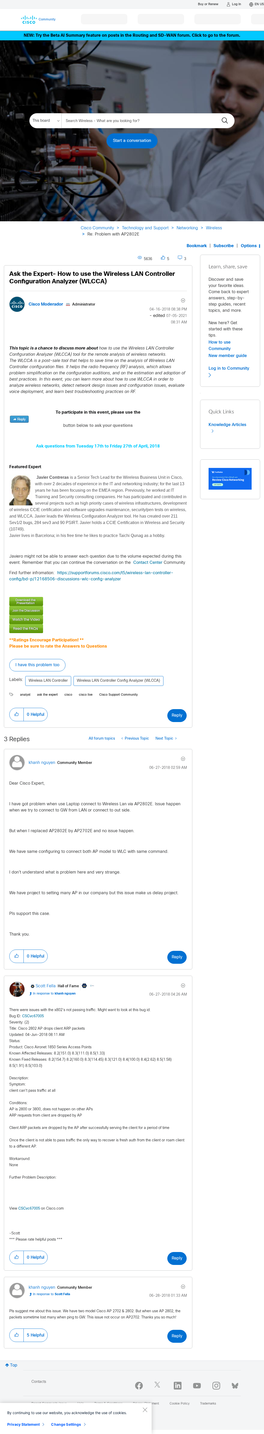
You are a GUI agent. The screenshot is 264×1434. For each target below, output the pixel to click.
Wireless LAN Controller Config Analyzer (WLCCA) (118, 680)
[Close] (144, 1409)
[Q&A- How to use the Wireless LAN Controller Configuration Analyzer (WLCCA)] (98, 628)
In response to (54, 993)
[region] (76, 1418)
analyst (25, 694)
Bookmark (197, 246)
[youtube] (197, 1386)
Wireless (214, 228)
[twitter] (158, 1386)
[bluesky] (235, 1385)
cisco (68, 694)
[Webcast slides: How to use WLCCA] (98, 601)
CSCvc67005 (33, 1016)
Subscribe (223, 246)
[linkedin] (178, 1386)
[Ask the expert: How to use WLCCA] (98, 610)
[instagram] (216, 1386)
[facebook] (139, 1386)
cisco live (86, 694)
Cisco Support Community (118, 694)
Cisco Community (97, 228)
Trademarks (208, 1403)
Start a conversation (132, 141)
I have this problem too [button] (37, 665)
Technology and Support (145, 228)
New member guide (228, 356)
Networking (187, 228)
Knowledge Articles (227, 425)
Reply (177, 715)
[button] (20, 489)
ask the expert (47, 694)
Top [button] (13, 1365)
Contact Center (147, 563)
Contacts (38, 1382)
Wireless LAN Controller (48, 680)
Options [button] (249, 246)
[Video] (98, 619)
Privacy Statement (23, 1424)
